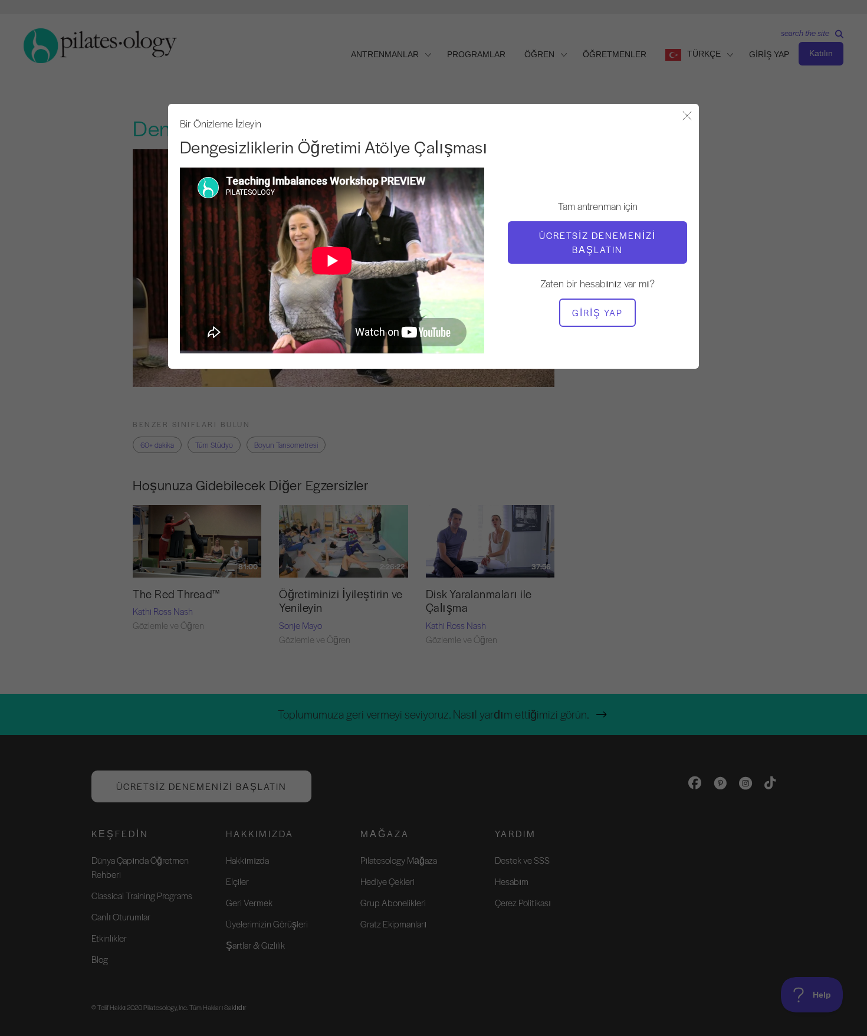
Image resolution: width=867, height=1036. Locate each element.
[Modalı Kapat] (687, 116)
